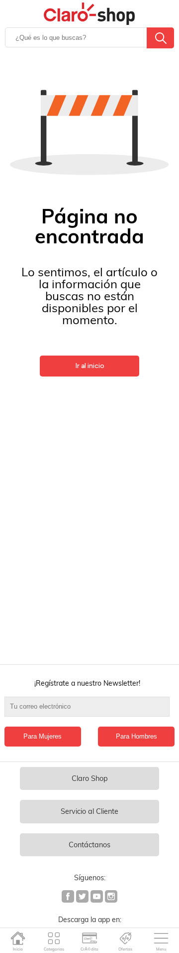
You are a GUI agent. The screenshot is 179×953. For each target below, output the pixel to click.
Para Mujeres (42, 736)
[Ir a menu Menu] (161, 938)
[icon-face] (68, 897)
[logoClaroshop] (89, 13)
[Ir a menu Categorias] (54, 938)
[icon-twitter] (83, 897)
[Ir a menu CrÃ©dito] (90, 938)
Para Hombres (136, 736)
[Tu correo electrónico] (89, 712)
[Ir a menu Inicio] (18, 938)
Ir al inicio (89, 366)
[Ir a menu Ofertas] (125, 938)
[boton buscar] (160, 37)
